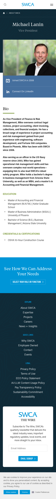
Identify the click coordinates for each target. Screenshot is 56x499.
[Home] (4, 13)
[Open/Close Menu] (52, 4)
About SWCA (14, 13)
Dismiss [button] (25, 492)
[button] (40, 492)
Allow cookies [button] (11, 492)
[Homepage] (28, 4)
